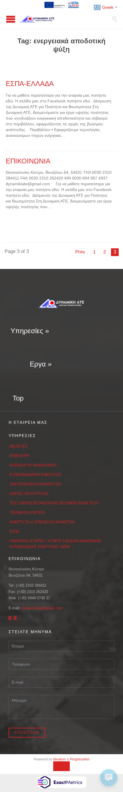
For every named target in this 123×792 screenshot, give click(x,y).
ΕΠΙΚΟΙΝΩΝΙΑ (28, 161)
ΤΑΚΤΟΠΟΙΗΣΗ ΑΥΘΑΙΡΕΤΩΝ (35, 484)
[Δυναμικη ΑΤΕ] (66, 19)
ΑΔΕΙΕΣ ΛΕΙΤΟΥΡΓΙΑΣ (29, 493)
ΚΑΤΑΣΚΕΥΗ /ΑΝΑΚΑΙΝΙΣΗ (32, 465)
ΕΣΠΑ (14, 531)
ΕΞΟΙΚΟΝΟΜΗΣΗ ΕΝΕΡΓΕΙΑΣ (35, 475)
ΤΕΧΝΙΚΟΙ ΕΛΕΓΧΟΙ (27, 512)
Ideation (59, 759)
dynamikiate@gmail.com (41, 608)
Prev (80, 252)
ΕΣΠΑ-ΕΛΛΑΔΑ (30, 83)
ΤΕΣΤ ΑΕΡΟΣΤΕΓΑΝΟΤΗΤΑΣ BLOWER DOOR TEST (54, 503)
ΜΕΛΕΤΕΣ (18, 446)
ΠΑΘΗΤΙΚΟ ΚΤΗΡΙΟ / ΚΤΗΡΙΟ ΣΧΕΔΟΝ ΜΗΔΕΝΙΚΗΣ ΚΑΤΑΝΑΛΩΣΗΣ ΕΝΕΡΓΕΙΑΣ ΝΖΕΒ (55, 544)
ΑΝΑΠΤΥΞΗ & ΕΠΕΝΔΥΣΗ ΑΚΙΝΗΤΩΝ (41, 522)
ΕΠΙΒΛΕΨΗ (19, 456)
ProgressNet (79, 759)
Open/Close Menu (10, 19)
